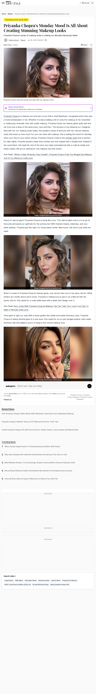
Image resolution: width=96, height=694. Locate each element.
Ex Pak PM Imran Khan (41, 584)
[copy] (91, 45)
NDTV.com (85, 3)
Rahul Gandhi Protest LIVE (59, 584)
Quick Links (9, 576)
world (8, 396)
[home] (13, 3)
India (54, 394)
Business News (44, 580)
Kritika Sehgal (14, 40)
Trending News (9, 442)
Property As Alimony (69, 580)
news (40, 394)
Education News (31, 580)
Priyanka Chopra (11, 116)
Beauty (23, 40)
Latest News (12, 394)
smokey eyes (71, 138)
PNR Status (19, 580)
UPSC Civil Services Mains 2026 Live (17, 584)
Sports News (56, 580)
